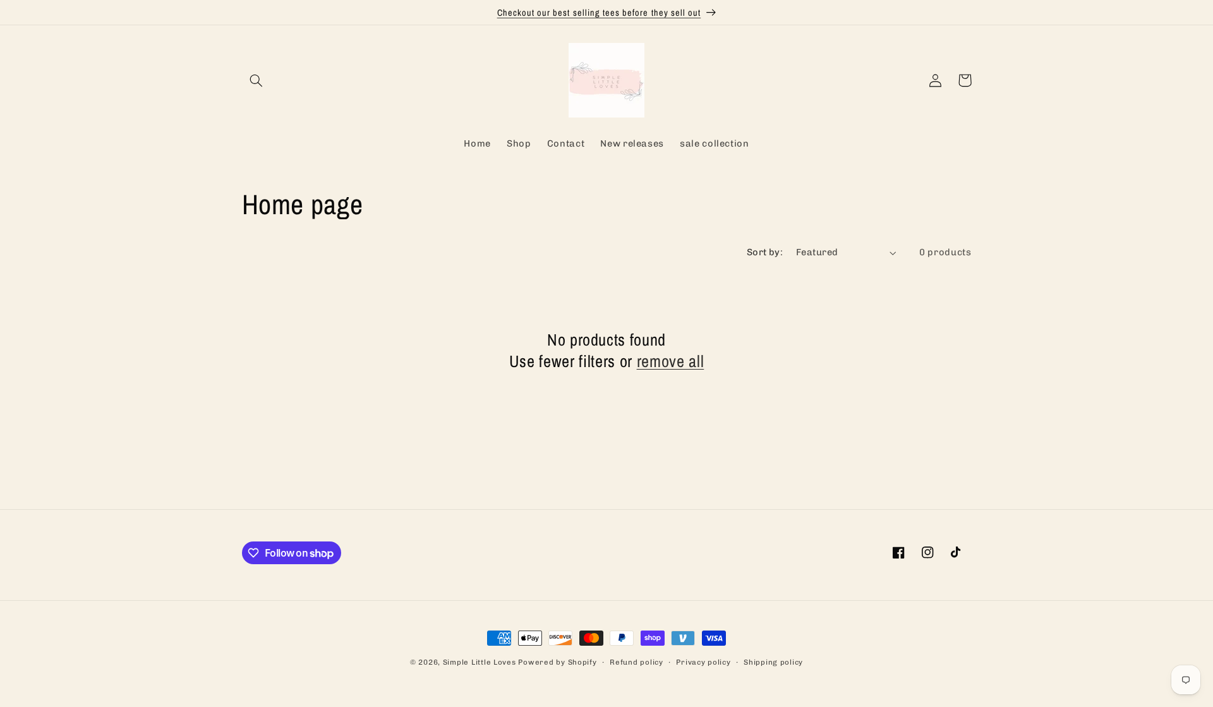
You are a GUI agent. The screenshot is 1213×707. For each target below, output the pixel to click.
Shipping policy (773, 662)
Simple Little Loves (479, 662)
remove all (670, 361)
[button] (256, 80)
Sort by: (765, 252)
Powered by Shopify (557, 662)
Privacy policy (703, 662)
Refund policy (636, 662)
